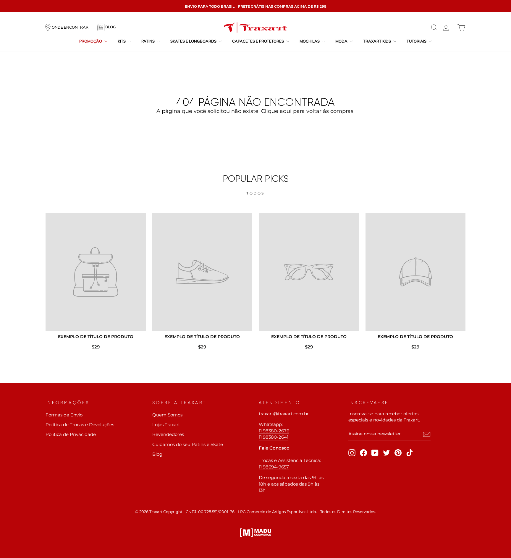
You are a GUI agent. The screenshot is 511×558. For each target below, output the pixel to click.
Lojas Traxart (166, 424)
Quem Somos (167, 415)
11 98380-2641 (273, 437)
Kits (122, 41)
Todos (255, 193)
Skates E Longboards (193, 41)
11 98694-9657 (274, 467)
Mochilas (310, 41)
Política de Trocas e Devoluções (80, 424)
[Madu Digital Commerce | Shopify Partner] (255, 532)
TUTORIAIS (417, 41)
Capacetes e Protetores (258, 41)
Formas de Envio (64, 415)
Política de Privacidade (71, 434)
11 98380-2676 (274, 431)
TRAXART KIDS (377, 41)
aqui (286, 111)
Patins (148, 41)
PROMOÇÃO (91, 41)
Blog (157, 454)
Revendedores (168, 434)
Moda (341, 41)
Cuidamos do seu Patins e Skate (187, 444)
